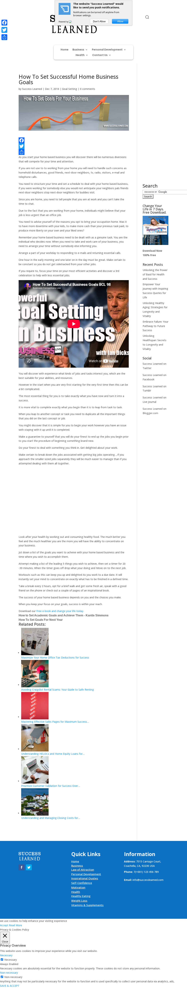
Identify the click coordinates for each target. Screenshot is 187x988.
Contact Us (100, 55)
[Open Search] (147, 17)
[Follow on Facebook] (21, 18)
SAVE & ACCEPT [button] (9, 985)
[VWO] (72, 21)
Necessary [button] (6, 955)
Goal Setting (69, 89)
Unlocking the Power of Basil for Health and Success (155, 274)
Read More (15, 925)
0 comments (87, 89)
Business (78, 49)
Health (80, 55)
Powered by (64, 21)
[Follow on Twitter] (29, 18)
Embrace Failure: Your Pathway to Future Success (155, 326)
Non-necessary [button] (9, 972)
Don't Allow (99, 21)
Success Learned (32, 89)
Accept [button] (4, 925)
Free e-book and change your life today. (60, 611)
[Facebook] (74, 140)
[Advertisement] (74, 502)
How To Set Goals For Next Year (41, 619)
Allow (120, 21)
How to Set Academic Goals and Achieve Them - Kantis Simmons (63, 615)
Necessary (10, 959)
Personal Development (107, 49)
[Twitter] (74, 146)
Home (64, 49)
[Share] (74, 152)
